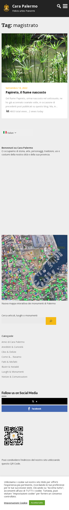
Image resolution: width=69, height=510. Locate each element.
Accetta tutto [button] (37, 502)
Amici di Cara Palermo (13, 341)
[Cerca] (51, 321)
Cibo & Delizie (9, 351)
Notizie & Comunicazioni (14, 376)
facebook (36, 408)
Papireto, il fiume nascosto (26, 92)
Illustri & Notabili (10, 366)
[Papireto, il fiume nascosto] (34, 57)
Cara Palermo (25, 6)
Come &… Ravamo (11, 356)
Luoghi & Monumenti (13, 371)
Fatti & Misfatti (9, 361)
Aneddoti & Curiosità (12, 346)
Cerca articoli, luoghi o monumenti (19, 315)
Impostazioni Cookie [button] (15, 502)
